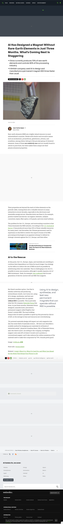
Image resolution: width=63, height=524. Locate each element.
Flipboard (22, 79)
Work (44, 476)
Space (33, 3)
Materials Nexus (28, 303)
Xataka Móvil (18, 500)
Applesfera (51, 500)
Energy (25, 467)
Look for (57, 486)
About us (6, 517)
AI (43, 473)
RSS (16, 454)
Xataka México (7, 509)
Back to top (54, 492)
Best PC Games (34, 450)
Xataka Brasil (41, 509)
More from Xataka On (33, 243)
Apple (5, 473)
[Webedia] (8, 492)
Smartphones (7, 470)
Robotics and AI (23, 358)
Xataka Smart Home (42, 500)
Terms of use (29, 517)
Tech (6, 3)
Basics (44, 470)
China (24, 476)
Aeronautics (26, 470)
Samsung (6, 476)
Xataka (5, 500)
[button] (19, 128)
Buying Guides (20, 3)
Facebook (60, 3)
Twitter (57, 3)
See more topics (8, 480)
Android (25, 473)
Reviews (11, 3)
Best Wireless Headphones (22, 450)
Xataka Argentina (30, 509)
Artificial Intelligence (40, 358)
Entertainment (41, 3)
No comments (13, 79)
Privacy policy (18, 517)
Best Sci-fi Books (45, 450)
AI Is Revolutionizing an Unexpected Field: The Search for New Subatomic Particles (40, 247)
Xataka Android (30, 500)
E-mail (25, 79)
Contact (40, 517)
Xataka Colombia (19, 509)
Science (28, 3)
